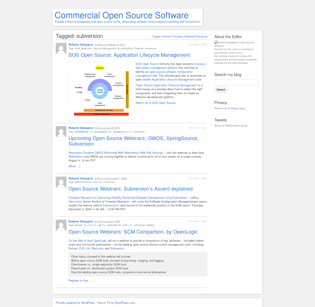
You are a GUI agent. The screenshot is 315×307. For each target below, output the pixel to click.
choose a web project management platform (171, 66)
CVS (82, 248)
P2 (108, 303)
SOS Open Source (147, 64)
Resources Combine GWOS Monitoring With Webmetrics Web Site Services (116, 153)
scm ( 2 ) (97, 181)
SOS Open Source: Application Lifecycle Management (130, 54)
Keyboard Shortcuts (195, 36)
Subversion (110, 205)
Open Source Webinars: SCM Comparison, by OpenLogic (134, 231)
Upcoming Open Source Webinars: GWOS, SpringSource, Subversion (134, 140)
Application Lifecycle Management (173, 79)
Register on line (78, 280)
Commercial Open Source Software (122, 14)
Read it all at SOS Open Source (155, 103)
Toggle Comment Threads (167, 36)
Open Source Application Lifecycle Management (166, 85)
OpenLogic (100, 240)
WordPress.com (125, 303)
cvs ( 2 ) (92, 225)
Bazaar (73, 248)
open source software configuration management (164, 73)
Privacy (235, 108)
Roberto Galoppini (81, 44)
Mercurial (97, 248)
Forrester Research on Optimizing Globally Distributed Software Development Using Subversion (128, 197)
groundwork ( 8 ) (103, 131)
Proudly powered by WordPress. (76, 303)
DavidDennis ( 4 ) (84, 131)
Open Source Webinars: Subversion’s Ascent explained (131, 188)
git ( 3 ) (102, 225)
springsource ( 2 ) (122, 131)
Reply (204, 44)
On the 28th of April (81, 240)
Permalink (194, 44)
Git (88, 248)
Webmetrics (76, 156)
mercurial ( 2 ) (114, 225)
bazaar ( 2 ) (81, 225)
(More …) (74, 166)
